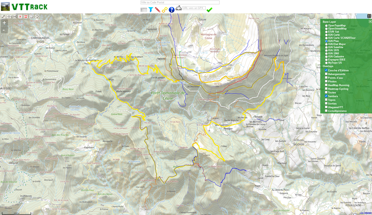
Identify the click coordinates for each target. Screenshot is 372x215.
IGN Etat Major (337, 44)
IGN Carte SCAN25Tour (342, 37)
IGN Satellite (335, 47)
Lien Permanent (365, 213)
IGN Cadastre (336, 56)
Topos (331, 99)
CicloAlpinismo (337, 111)
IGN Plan (333, 41)
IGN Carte (334, 34)
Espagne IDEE (336, 59)
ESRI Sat (333, 31)
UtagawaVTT (335, 107)
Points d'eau (335, 77)
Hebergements (336, 74)
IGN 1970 (333, 50)
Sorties (332, 103)
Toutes (332, 92)
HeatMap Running (338, 85)
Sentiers (333, 96)
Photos (332, 81)
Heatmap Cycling (338, 88)
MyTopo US (335, 62)
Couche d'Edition (338, 70)
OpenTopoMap (337, 25)
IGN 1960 (333, 53)
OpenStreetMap (337, 28)
